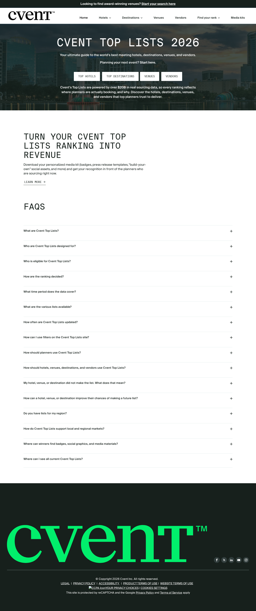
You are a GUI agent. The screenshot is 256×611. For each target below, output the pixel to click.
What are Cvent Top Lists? (41, 230)
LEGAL (65, 583)
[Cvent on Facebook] (217, 560)
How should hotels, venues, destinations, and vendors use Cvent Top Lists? (75, 367)
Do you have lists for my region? (45, 413)
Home (84, 18)
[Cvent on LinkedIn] (231, 560)
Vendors (180, 18)
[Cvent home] (31, 15)
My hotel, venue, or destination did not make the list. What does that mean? (74, 383)
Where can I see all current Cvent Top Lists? (53, 459)
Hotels (103, 17)
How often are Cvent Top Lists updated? (51, 322)
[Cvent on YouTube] (239, 560)
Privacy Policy (145, 593)
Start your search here (158, 4)
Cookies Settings (154, 588)
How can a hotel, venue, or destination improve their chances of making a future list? (81, 398)
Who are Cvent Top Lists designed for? (50, 246)
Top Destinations (120, 76)
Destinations (130, 17)
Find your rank (207, 17)
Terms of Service (171, 593)
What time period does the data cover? (50, 291)
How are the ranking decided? (44, 276)
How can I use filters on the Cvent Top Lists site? (56, 337)
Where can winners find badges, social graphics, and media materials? (71, 443)
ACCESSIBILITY (109, 583)
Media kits (238, 18)
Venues (159, 18)
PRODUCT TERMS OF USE (140, 583)
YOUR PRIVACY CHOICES (122, 588)
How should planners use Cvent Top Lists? (52, 352)
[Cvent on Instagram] (246, 560)
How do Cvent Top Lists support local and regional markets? (64, 428)
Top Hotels (87, 76)
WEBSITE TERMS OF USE (176, 583)
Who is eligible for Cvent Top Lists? (47, 261)
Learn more (33, 182)
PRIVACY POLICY (84, 583)
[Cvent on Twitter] (224, 560)
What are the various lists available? (48, 306)
